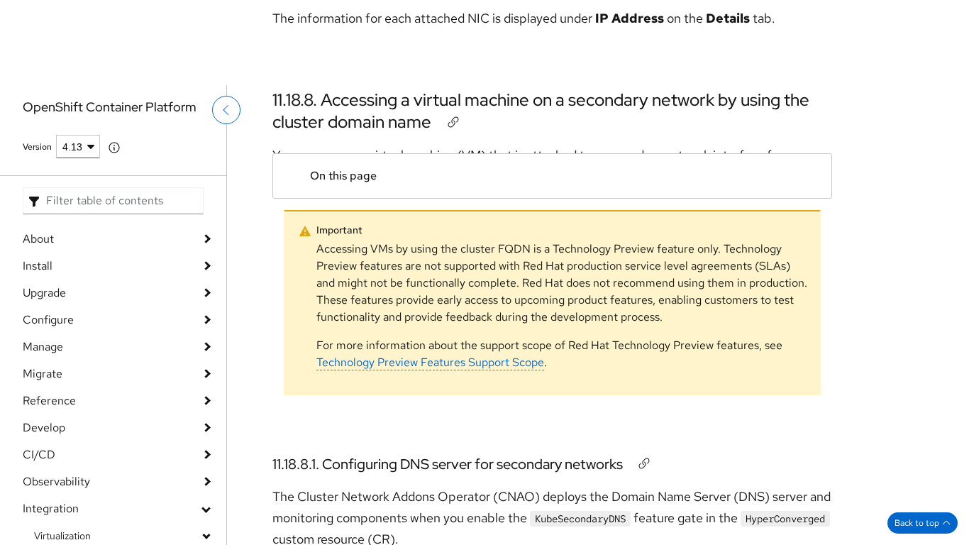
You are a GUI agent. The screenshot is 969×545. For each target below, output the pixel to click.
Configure (48, 319)
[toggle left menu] (226, 119)
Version (37, 147)
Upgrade (44, 292)
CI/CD (39, 454)
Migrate (42, 373)
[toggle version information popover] (114, 147)
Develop (44, 427)
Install (37, 265)
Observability (56, 481)
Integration (51, 508)
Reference (49, 400)
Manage (43, 346)
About (38, 238)
